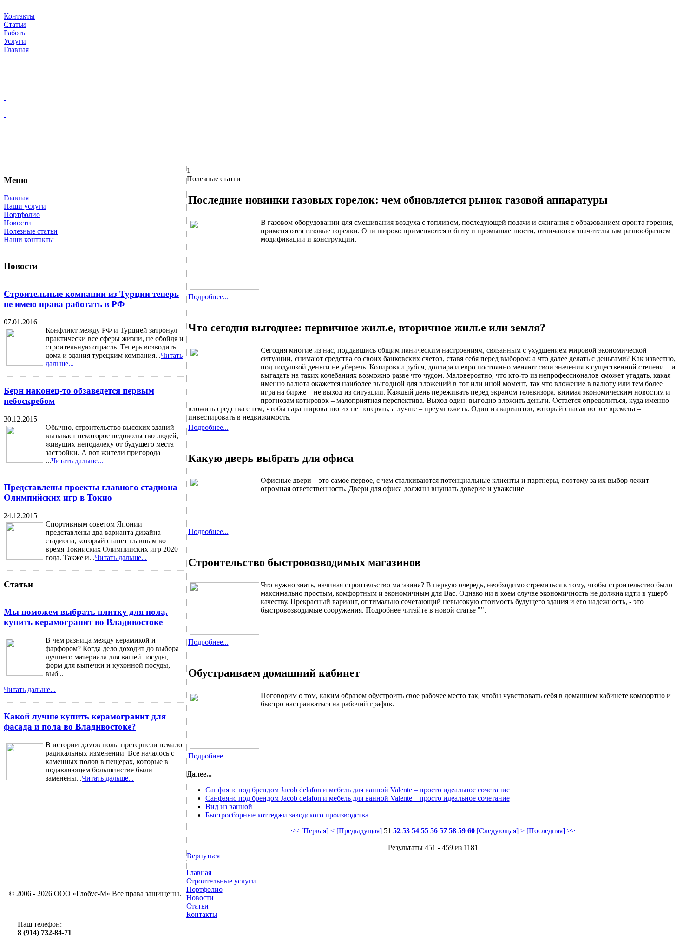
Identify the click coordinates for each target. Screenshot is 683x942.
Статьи (197, 906)
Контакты (201, 914)
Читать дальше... (77, 461)
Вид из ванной (228, 806)
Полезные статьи (31, 231)
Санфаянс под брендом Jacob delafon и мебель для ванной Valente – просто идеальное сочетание (357, 790)
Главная (16, 198)
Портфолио (22, 214)
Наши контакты (29, 240)
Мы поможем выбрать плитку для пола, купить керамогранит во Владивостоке (86, 617)
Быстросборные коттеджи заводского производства (286, 815)
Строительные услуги (221, 881)
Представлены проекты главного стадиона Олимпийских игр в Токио (90, 492)
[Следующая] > (501, 831)
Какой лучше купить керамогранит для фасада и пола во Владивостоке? (85, 721)
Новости (17, 223)
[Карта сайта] (341, 106)
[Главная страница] (341, 97)
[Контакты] (341, 114)
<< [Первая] (309, 831)
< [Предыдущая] (356, 831)
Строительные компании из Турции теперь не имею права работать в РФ (91, 299)
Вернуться (203, 856)
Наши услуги (25, 206)
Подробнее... (208, 297)
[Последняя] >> (550, 831)
